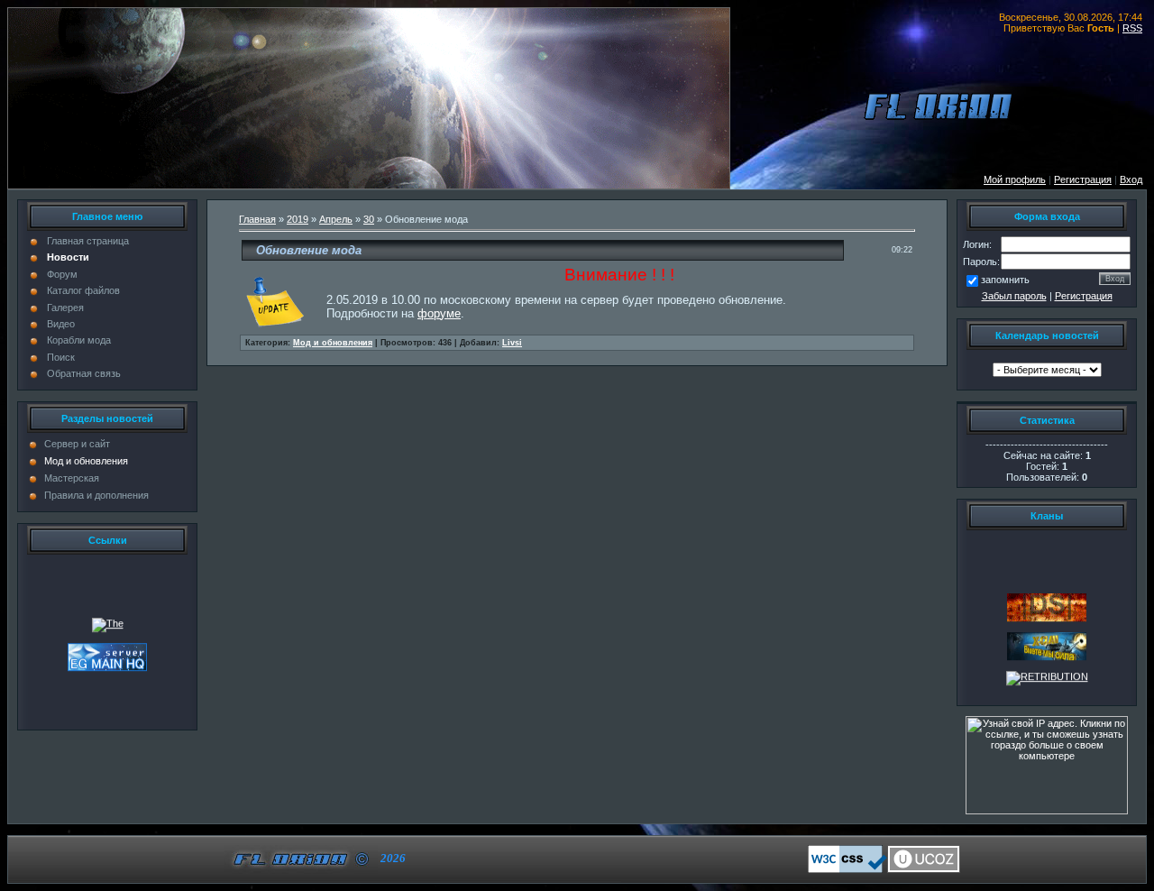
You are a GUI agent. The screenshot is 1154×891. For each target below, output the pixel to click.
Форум (62, 274)
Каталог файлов (83, 290)
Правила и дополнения (96, 495)
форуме (439, 313)
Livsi (512, 342)
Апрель (336, 219)
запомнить (1005, 279)
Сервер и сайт (77, 443)
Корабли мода (79, 340)
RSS (1132, 28)
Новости (68, 257)
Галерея (65, 307)
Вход (1131, 179)
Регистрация (1084, 295)
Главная (257, 219)
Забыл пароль (1014, 295)
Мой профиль (1015, 179)
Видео (61, 323)
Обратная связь (84, 373)
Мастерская (71, 478)
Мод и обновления (86, 460)
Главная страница (88, 240)
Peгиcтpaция (1083, 179)
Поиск (61, 357)
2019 (297, 219)
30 (368, 219)
